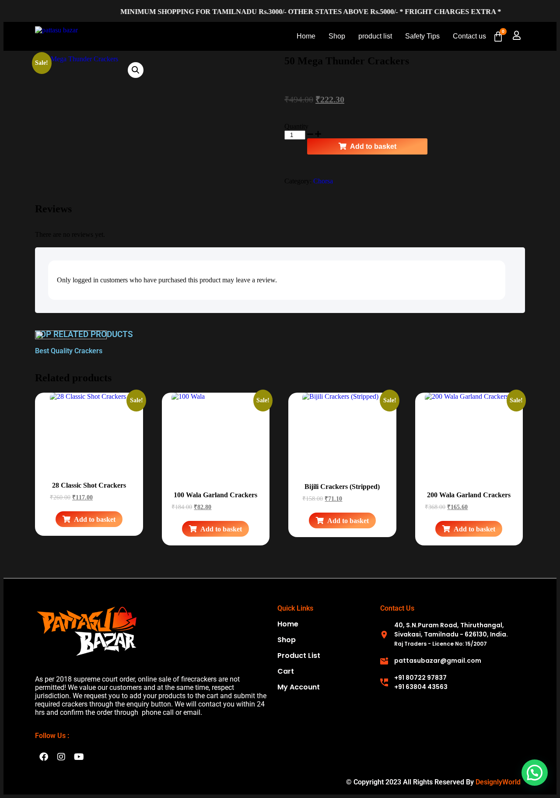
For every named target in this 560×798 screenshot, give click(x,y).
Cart (285, 671)
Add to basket (373, 146)
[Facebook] (43, 757)
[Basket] (498, 36)
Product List (298, 655)
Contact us (469, 36)
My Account (298, 687)
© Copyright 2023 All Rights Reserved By (433, 782)
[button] (136, 70)
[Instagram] (61, 757)
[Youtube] (79, 757)
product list (375, 36)
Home (306, 36)
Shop (337, 36)
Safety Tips (422, 36)
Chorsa (323, 181)
